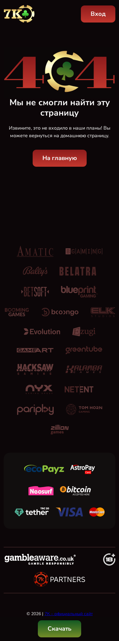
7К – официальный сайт (69, 614)
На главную (59, 158)
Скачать (59, 629)
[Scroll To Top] (108, 605)
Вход (98, 14)
